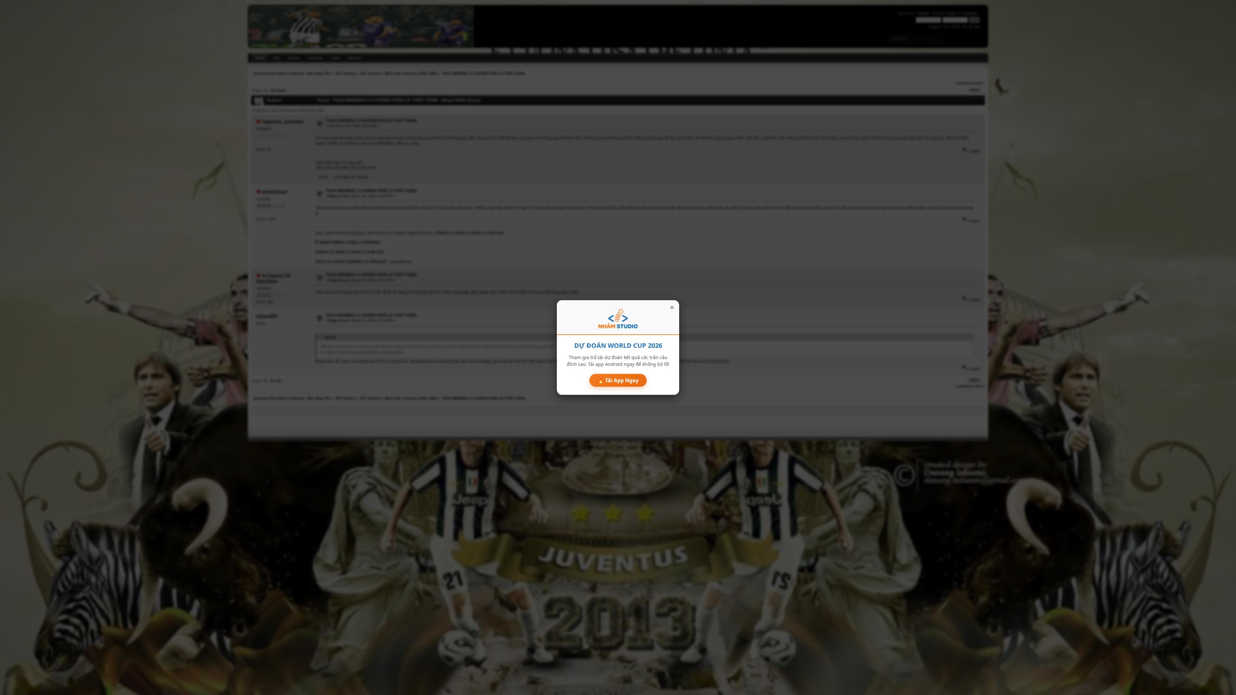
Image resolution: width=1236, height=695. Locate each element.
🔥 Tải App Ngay (618, 380)
